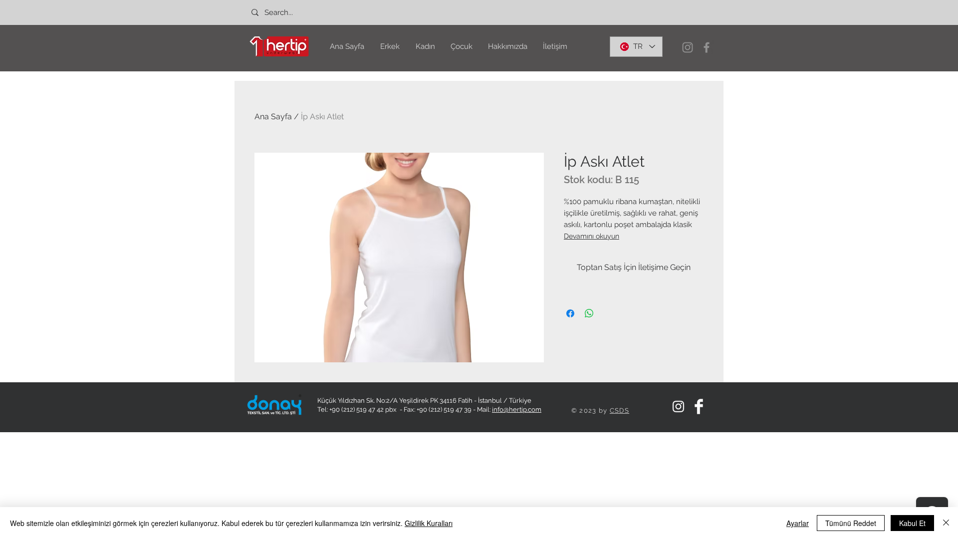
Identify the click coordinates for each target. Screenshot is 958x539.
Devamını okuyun (591, 236)
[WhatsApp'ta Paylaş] (589, 313)
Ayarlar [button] (797, 523)
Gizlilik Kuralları (429, 523)
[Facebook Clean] (699, 406)
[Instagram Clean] (678, 406)
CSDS (619, 410)
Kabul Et (912, 523)
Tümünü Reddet (850, 523)
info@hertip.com (516, 409)
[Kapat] (946, 523)
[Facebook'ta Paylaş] (570, 313)
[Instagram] (688, 47)
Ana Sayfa (273, 116)
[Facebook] (707, 47)
